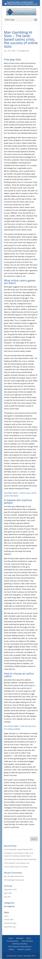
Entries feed (8, 919)
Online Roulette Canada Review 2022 (18, 849)
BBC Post (7, 876)
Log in (6, 916)
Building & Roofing (19, 944)
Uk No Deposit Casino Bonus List (16, 863)
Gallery (11, 949)
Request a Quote (24, 949)
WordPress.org (9, 927)
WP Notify (8, 880)
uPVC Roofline (27, 941)
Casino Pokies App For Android (16, 867)
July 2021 (7, 897)
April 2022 (8, 893)
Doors (28, 938)
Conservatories (13, 941)
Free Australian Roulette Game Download (20, 859)
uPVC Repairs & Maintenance (19, 946)
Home (10, 938)
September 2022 (10, 889)
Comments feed (10, 923)
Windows (19, 938)
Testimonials (19, 876)
